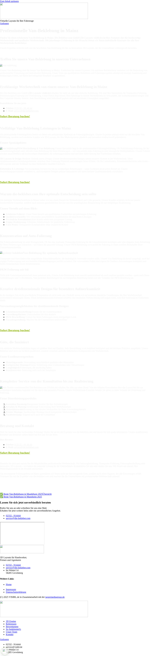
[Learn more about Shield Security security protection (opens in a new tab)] (4, 651)
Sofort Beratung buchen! (15, 116)
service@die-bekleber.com (26, 111)
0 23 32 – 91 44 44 (23, 108)
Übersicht (47, 494)
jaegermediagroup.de (55, 597)
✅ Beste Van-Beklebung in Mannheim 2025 (21, 497)
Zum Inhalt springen (9, 1)
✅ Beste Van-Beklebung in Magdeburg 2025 (21, 494)
